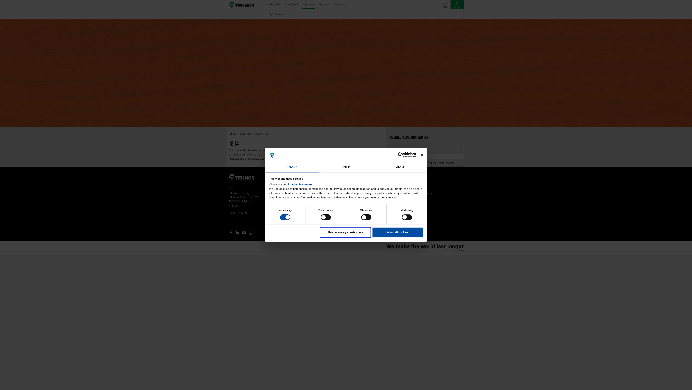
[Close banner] (422, 155)
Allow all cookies (397, 232)
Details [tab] (346, 166)
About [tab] (400, 166)
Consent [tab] (292, 166)
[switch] (326, 217)
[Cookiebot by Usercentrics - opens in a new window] (400, 155)
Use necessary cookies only (345, 232)
